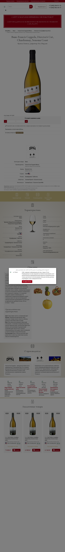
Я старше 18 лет (27, 281)
